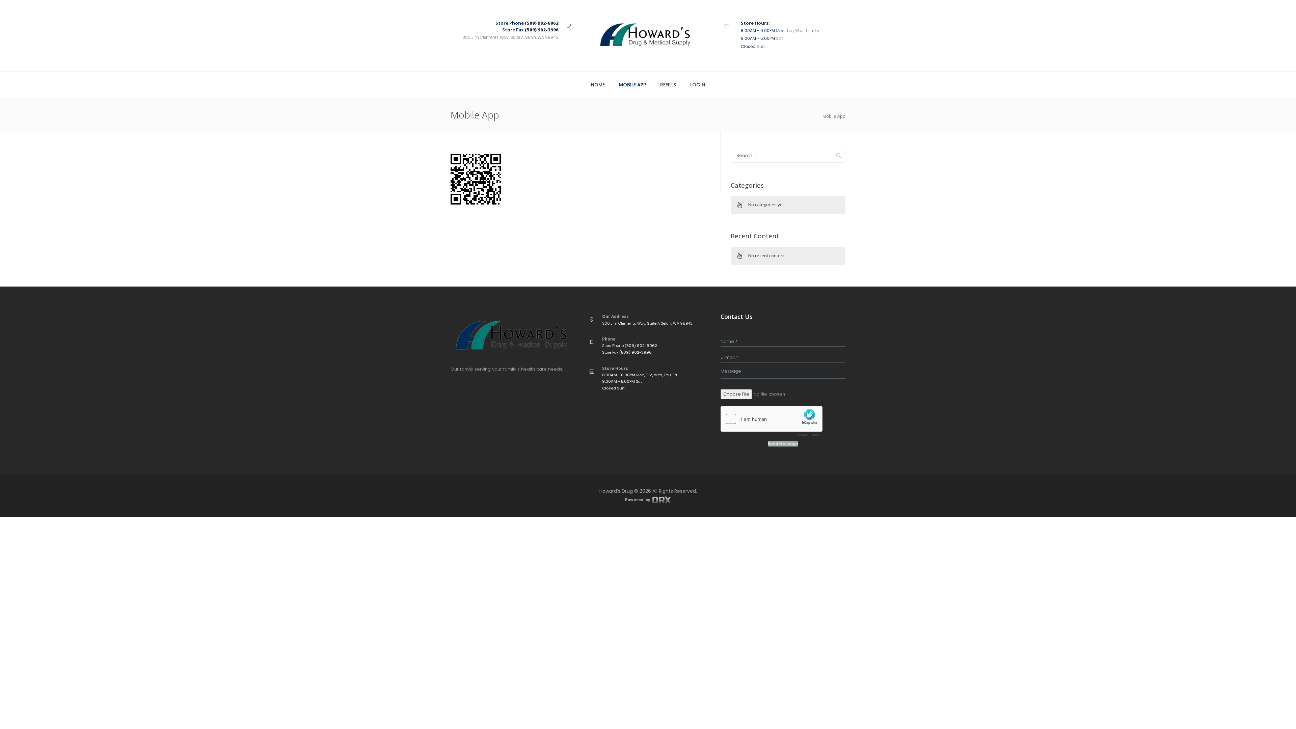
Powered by (638, 499)
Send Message (783, 444)
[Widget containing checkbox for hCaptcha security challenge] (771, 423)
